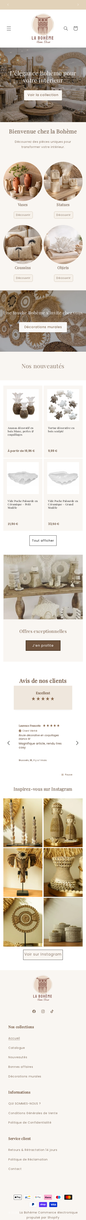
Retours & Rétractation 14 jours (32, 1150)
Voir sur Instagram (43, 954)
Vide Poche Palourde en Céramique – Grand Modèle (63, 504)
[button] (9, 28)
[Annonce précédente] (8, 4)
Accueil (14, 1038)
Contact (15, 1169)
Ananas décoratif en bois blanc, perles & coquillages (21, 431)
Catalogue (16, 1048)
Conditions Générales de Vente (33, 1113)
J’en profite (43, 645)
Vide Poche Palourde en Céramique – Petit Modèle (23, 504)
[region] (43, 743)
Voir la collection (43, 94)
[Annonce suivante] (78, 4)
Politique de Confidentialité (30, 1122)
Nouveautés (17, 1057)
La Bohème (28, 1212)
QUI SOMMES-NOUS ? (24, 1103)
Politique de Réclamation (28, 1159)
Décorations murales (43, 327)
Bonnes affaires (20, 1067)
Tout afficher (43, 541)
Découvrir (23, 215)
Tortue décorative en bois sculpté (61, 429)
